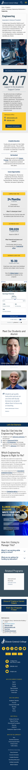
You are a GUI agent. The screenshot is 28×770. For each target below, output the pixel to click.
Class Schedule (14, 688)
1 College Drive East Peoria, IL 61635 (15, 661)
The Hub (14, 702)
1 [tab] (11, 367)
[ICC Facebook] (4, 648)
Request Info (11, 528)
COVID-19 (14, 727)
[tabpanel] (14, 351)
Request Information (13, 126)
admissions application (19, 437)
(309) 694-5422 (14, 666)
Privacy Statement (14, 752)
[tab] (13, 551)
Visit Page (7, 629)
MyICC (14, 682)
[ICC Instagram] (12, 648)
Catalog (14, 686)
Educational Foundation (14, 723)
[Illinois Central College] (10, 2)
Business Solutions (14, 739)
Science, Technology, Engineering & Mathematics (13, 9)
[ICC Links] (24, 648)
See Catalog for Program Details (15, 70)
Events (14, 711)
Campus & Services (14, 719)
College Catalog (14, 273)
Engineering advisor (12, 491)
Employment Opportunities (14, 729)
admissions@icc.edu (12, 117)
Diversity (14, 725)
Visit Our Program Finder (14, 608)
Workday (14, 706)
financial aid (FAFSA (12, 440)
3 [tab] (15, 367)
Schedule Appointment (10, 631)
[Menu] (26, 2)
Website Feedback (14, 764)
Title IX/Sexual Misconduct (14, 759)
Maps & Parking (14, 721)
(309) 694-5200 (11, 120)
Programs (7, 7)
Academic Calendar (14, 700)
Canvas (14, 684)
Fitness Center (14, 743)
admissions (13, 446)
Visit (11, 524)
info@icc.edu (13, 671)
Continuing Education (14, 741)
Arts (14, 737)
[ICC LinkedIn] (20, 648)
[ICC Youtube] (16, 648)
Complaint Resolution (14, 757)
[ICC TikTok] (8, 648)
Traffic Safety (14, 745)
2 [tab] (13, 367)
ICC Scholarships (11, 442)
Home (3, 7)
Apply (11, 519)
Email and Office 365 (14, 704)
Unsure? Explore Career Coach (14, 602)
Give (20, 654)
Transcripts (14, 692)
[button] (21, 2)
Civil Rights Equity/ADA (14, 762)
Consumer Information (14, 754)
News (14, 708)
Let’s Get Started (14, 424)
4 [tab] (17, 367)
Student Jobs (14, 690)
